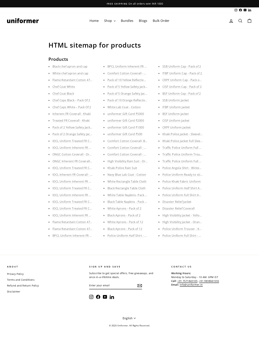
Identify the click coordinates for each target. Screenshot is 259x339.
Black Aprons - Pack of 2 (124, 215)
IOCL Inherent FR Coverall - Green (76, 175)
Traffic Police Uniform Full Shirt (184, 161)
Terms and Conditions (21, 279)
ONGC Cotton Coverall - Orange (74, 154)
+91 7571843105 (187, 281)
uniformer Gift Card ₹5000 (125, 114)
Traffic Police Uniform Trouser (183, 154)
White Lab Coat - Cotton (124, 107)
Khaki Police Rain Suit (122, 168)
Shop (108, 21)
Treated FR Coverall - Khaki (71, 120)
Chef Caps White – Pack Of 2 (72, 107)
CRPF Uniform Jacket (176, 127)
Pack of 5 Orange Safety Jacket (128, 93)
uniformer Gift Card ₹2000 (125, 120)
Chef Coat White (64, 87)
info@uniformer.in (191, 284)
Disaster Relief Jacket (177, 202)
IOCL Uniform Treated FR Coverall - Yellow (81, 202)
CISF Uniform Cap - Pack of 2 (182, 87)
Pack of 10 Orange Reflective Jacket (131, 100)
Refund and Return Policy (23, 285)
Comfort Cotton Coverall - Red (128, 73)
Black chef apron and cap (70, 66)
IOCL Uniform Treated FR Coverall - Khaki (81, 141)
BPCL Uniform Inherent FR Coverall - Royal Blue (85, 236)
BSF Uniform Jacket (175, 114)
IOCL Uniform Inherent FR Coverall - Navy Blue (84, 215)
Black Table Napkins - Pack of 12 (129, 202)
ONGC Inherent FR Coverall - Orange (78, 161)
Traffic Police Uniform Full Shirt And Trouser (193, 148)
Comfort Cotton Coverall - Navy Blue (132, 148)
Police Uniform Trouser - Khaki (183, 229)
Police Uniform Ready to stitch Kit (185, 175)
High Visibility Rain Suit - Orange (129, 161)
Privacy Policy (15, 274)
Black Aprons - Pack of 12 (124, 229)
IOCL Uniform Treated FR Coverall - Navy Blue (84, 208)
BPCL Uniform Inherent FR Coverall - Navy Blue (139, 66)
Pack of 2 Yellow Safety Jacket (73, 127)
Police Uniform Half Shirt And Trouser (188, 188)
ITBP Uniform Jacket (176, 107)
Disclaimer (13, 291)
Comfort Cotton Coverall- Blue (128, 141)
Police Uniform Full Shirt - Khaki (184, 236)
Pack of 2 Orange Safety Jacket (73, 134)
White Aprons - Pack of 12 (125, 222)
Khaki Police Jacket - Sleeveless (183, 134)
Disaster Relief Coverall (178, 208)
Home (94, 21)
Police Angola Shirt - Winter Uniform (187, 168)
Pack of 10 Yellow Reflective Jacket (130, 80)
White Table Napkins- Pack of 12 (129, 195)
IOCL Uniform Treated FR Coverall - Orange (82, 188)
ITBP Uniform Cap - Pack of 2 (182, 73)
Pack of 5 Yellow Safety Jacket (127, 87)
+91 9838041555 (209, 281)
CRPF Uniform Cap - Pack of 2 (182, 80)
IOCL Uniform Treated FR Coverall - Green (81, 168)
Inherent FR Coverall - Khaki (72, 114)
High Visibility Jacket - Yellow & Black (187, 215)
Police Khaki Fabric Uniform (181, 181)
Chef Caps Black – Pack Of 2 (71, 100)
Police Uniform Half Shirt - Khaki (129, 236)
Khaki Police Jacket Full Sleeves (183, 141)
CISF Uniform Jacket (176, 120)
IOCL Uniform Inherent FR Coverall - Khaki (81, 148)
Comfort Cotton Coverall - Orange (130, 154)
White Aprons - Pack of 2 (124, 208)
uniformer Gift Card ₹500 (124, 134)
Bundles (127, 21)
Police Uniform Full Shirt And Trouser (188, 195)
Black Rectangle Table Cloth (126, 188)
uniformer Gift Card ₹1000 (125, 127)
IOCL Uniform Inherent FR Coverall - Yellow (82, 195)
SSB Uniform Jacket (175, 100)
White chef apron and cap (70, 73)
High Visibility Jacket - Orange (182, 222)
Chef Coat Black (63, 93)
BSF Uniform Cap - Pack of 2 (181, 93)
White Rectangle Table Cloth (127, 181)
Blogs (143, 21)
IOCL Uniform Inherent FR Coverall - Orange (83, 181)
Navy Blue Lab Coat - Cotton (126, 175)
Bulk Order (161, 21)
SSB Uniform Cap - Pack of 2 (181, 66)
